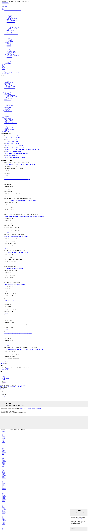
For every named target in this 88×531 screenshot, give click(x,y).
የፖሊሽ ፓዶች (9, 48)
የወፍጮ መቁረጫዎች (10, 39)
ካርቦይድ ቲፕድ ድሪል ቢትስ (11, 14)
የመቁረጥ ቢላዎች (9, 58)
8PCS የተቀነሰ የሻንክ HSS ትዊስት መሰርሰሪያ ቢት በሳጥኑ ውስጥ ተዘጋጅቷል (18, 316)
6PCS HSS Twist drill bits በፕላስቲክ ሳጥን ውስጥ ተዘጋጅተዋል (16, 252)
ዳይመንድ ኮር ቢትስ (9, 44)
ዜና (2, 65)
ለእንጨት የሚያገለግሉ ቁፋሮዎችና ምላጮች (11, 34)
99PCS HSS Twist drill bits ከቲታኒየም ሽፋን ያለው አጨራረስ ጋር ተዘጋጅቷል (19, 300)
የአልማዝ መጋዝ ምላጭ (10, 43)
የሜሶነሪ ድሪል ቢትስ (10, 25)
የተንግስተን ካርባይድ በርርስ (11, 22)
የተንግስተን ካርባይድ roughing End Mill (12, 137)
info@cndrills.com (5, 2)
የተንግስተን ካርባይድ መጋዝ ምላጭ (9, 91)
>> (4, 363)
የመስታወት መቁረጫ (10, 56)
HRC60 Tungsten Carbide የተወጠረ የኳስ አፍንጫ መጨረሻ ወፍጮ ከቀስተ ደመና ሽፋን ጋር (21, 149)
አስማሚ (8, 62)
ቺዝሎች (8, 31)
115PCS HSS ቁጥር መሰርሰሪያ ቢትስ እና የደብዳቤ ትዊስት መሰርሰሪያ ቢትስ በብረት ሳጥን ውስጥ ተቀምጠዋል (24, 216)
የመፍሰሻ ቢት (13, 386)
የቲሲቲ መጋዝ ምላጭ (7, 102)
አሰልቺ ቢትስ (8, 38)
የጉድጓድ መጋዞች (9, 40)
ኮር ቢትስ (8, 29)
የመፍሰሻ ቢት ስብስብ (10, 33)
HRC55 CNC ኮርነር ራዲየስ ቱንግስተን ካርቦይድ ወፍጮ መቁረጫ (16, 153)
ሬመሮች (8, 21)
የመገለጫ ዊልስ (6, 115)
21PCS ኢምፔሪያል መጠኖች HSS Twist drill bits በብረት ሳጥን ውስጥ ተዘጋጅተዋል (20, 200)
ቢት (10, 386)
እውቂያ (3, 69)
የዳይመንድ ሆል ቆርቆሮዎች (11, 51)
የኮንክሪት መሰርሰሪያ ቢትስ (11, 26)
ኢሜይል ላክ (2, 388)
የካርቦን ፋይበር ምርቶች (8, 63)
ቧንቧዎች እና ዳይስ (9, 19)
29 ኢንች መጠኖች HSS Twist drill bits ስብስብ (13, 268)
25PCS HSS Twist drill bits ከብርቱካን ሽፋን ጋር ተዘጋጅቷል (16, 236)
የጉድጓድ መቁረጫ (9, 57)
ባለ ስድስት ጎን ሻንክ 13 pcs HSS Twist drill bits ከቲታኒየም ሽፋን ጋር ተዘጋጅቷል (19, 164)
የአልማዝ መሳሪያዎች (7, 42)
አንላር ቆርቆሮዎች (9, 16)
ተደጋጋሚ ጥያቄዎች (5, 68)
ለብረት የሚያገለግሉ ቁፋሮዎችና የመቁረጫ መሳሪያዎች (12, 10)
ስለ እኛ (3, 64)
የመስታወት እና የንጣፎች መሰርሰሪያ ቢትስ (13, 55)
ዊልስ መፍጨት (9, 45)
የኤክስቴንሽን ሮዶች (10, 32)
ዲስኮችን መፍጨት (7, 126)
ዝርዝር (8, 175)
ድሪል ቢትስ (17, 386)
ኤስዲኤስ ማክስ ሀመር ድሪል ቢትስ (14, 28)
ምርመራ (5, 175)
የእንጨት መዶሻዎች (10, 41)
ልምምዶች (21, 386)
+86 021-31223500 (5, 3)
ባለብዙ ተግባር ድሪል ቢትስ (10, 30)
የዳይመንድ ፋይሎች (7, 114)
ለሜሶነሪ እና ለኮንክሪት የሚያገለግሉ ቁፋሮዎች (11, 24)
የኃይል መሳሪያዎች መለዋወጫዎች (9, 59)
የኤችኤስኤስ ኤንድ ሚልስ (10, 17)
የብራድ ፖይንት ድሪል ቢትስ (11, 37)
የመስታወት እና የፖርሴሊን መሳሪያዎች (10, 54)
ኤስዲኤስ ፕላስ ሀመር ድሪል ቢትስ (14, 27)
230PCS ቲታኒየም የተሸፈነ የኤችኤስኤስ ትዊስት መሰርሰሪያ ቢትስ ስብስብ (18, 333)
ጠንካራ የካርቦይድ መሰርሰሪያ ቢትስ (12, 20)
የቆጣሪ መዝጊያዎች (10, 15)
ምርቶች (3, 9)
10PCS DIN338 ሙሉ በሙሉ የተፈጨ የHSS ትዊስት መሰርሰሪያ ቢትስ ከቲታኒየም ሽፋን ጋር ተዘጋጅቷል (23, 349)
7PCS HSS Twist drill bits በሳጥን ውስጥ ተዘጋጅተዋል (14, 284)
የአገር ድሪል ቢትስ (7, 103)
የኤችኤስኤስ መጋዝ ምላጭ (8, 90)
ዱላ (8, 386)
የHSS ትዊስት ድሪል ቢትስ (11, 11)
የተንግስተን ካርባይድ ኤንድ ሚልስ (12, 18)
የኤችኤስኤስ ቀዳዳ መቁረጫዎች (11, 52)
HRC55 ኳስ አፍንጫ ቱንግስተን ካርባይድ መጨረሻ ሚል (14, 157)
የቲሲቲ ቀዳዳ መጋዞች (10, 53)
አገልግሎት (4, 66)
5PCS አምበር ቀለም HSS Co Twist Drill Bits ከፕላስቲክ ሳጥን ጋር (17, 179)
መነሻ (3, 8)
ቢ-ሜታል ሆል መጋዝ (10, 50)
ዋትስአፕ (3, 396)
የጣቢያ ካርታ (20, 385)
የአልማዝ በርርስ (9, 46)
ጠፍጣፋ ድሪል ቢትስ (10, 36)
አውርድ (3, 67)
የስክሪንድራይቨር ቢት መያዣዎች (11, 61)
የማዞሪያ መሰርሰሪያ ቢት (4, 386)
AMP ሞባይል (24, 385)
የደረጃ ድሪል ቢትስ (9, 13)
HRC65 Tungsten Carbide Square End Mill (13, 145)
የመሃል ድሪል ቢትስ (9, 12)
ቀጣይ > (2, 363)
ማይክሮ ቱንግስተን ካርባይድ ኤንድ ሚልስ (11, 141)
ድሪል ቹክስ (8, 60)
